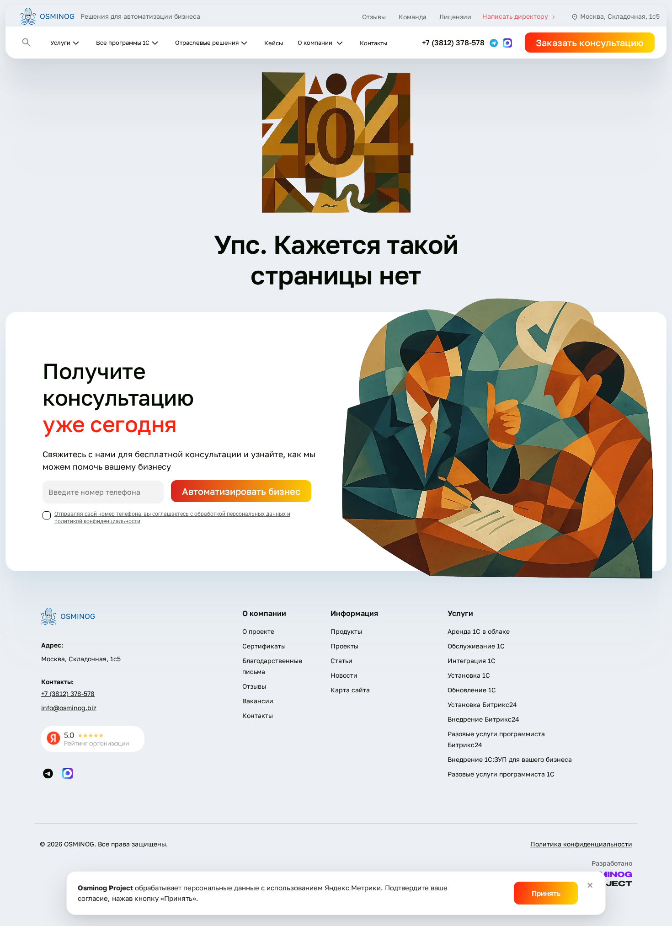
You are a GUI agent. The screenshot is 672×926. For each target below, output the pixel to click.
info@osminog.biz (68, 708)
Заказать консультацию (590, 42)
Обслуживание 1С (476, 646)
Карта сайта (350, 690)
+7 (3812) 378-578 (453, 42)
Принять (546, 893)
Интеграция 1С (472, 660)
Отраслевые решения (207, 42)
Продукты (346, 631)
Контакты (373, 43)
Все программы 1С (122, 42)
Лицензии (455, 17)
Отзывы (374, 17)
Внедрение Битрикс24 (483, 719)
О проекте (258, 631)
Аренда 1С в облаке (479, 631)
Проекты (344, 646)
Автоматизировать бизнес (241, 491)
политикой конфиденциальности (97, 521)
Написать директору (516, 16)
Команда (413, 17)
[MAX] (507, 42)
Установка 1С (469, 675)
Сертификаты (264, 646)
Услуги (60, 42)
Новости (344, 675)
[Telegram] (494, 42)
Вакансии (257, 701)
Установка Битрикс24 (482, 704)
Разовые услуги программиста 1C (501, 774)
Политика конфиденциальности (581, 844)
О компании (315, 42)
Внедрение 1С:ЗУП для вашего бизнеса (510, 759)
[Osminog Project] (48, 16)
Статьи (341, 660)
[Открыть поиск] (26, 42)
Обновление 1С (472, 690)
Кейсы (273, 43)
